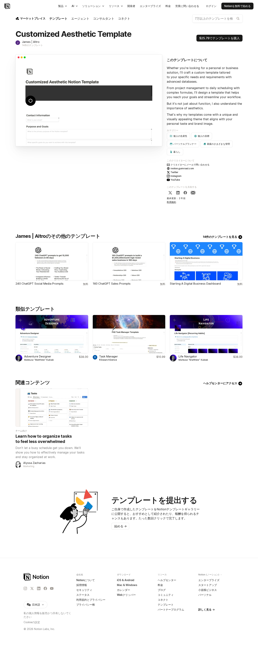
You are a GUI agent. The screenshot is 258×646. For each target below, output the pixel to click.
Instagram (176, 176)
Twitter (174, 172)
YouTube (175, 179)
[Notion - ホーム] (8, 6)
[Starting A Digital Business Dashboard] (206, 261)
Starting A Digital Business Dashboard (195, 283)
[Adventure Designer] (51, 334)
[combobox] (217, 18)
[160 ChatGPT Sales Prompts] (129, 261)
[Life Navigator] (206, 334)
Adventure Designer (37, 356)
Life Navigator (187, 356)
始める (120, 526)
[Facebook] (185, 192)
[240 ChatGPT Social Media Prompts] (51, 261)
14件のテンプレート (32, 45)
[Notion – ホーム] (36, 577)
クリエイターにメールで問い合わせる (190, 164)
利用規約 (171, 202)
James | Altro (30, 42)
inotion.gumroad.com (182, 168)
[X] (170, 192)
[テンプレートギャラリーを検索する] (238, 18)
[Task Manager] (129, 334)
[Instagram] (25, 588)
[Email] (193, 192)
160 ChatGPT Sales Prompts (112, 283)
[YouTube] (52, 588)
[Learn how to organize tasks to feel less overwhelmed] (51, 408)
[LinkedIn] (178, 192)
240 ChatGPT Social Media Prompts (39, 283)
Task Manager (108, 356)
